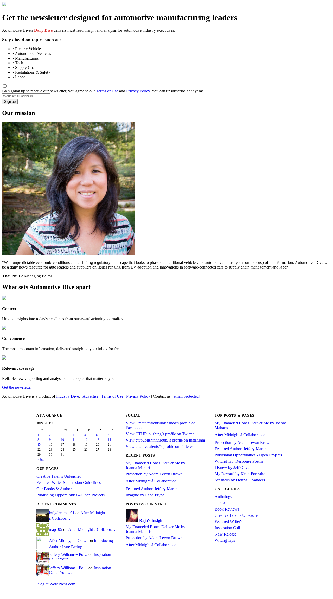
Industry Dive (67, 396)
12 (85, 440)
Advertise (90, 396)
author (220, 503)
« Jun (40, 459)
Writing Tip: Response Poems (239, 461)
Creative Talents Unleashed (58, 476)
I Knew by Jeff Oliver (233, 467)
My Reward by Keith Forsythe (240, 473)
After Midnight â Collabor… (91, 529)
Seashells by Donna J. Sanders (240, 480)
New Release (225, 534)
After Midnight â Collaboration (151, 481)
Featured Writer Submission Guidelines (68, 482)
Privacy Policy (138, 91)
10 (62, 440)
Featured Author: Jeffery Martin (152, 489)
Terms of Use (107, 91)
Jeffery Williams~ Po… (68, 554)
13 (97, 440)
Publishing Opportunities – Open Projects (70, 495)
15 (39, 445)
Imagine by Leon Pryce (145, 495)
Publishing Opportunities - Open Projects (248, 455)
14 (109, 440)
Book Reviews (227, 509)
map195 (55, 529)
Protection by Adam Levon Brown (154, 474)
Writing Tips (225, 540)
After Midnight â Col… (68, 540)
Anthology (223, 496)
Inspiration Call (227, 528)
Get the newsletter (17, 387)
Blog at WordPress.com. (56, 584)
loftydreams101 (61, 513)
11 (74, 440)
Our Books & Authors (54, 489)
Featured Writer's (228, 521)
